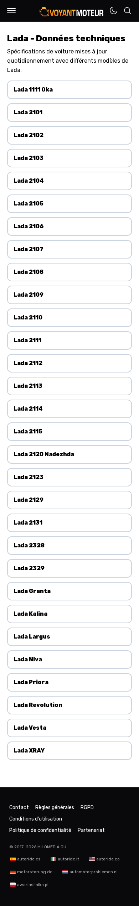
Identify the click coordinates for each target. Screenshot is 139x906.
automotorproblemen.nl (94, 871)
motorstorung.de (34, 871)
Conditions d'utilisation (35, 819)
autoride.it (68, 858)
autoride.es (29, 858)
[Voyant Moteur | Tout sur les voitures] (71, 11)
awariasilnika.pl (32, 884)
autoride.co (108, 858)
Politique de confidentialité (40, 830)
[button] (11, 11)
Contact (19, 808)
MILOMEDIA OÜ (51, 846)
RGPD (87, 808)
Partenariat (91, 830)
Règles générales (54, 808)
